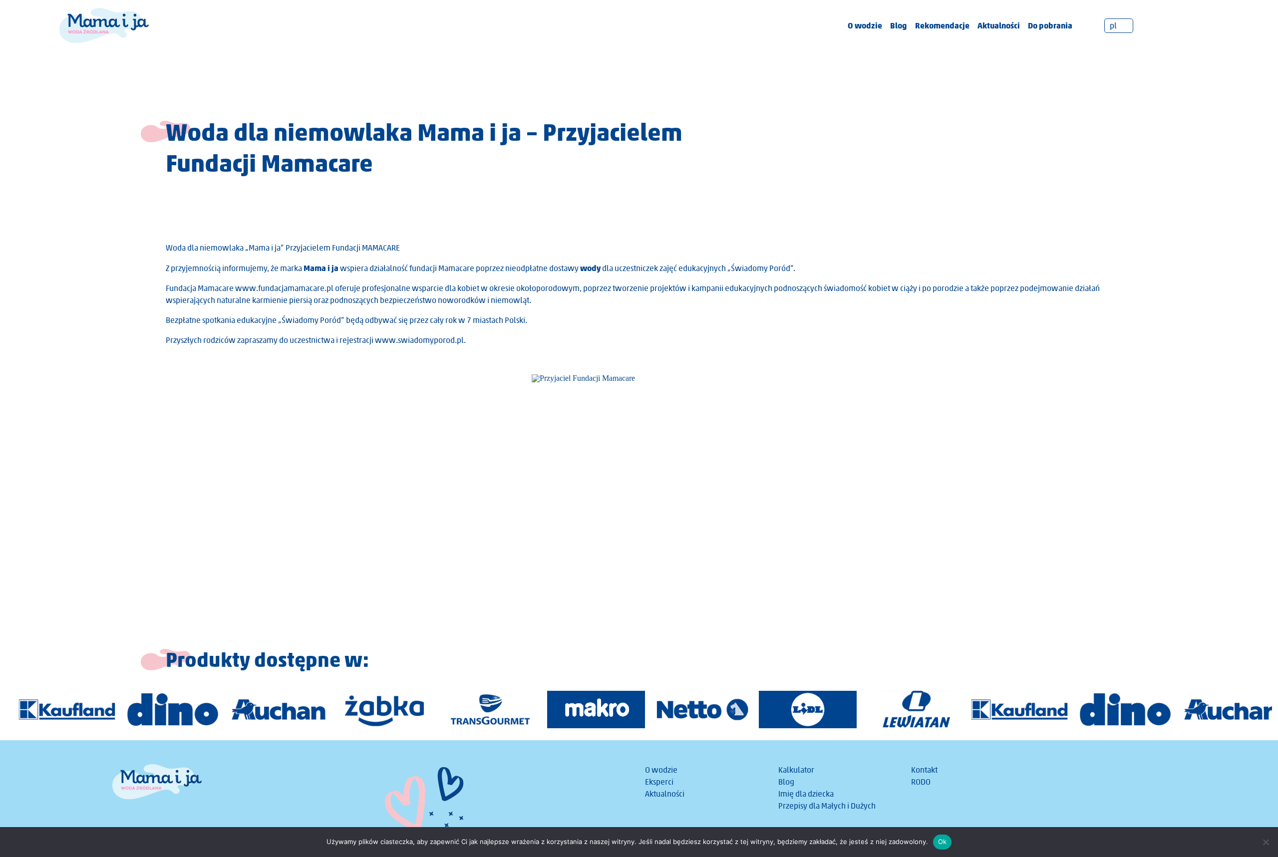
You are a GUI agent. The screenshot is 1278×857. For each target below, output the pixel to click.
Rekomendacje (942, 25)
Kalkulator (796, 770)
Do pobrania (1050, 25)
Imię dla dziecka (806, 794)
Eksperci (659, 782)
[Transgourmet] (482, 709)
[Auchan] (271, 709)
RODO (921, 782)
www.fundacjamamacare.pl (284, 288)
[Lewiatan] (906, 709)
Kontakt (924, 770)
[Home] (104, 24)
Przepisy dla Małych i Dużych (827, 806)
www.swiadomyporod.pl (419, 340)
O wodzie (865, 25)
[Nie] (1266, 842)
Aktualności (998, 25)
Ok (942, 842)
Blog (898, 25)
